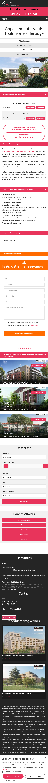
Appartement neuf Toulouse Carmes (12, 713)
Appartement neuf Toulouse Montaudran (12, 739)
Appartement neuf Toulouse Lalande (20, 731)
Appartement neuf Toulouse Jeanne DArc (18, 726)
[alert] (24, 769)
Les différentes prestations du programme (18, 189)
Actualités (5, 563)
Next (44, 69)
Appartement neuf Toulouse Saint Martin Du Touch (16, 749)
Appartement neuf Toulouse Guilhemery (17, 724)
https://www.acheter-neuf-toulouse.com (11, 611)
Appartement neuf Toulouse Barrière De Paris (14, 708)
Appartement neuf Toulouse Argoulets (34, 706)
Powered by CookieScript (10, 780)
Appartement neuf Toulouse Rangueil (35, 742)
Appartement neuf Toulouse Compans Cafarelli (15, 719)
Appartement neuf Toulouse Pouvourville (13, 742)
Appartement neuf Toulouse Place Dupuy (35, 739)
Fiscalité (5, 474)
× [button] (45, 757)
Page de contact (9, 617)
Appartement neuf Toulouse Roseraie (12, 744)
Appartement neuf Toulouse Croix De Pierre (19, 721)
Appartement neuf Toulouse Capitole (35, 711)
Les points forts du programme (14, 233)
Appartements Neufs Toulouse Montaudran (17, 655)
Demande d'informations (12, 254)
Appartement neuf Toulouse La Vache (19, 729)
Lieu (3, 483)
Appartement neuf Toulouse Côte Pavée (34, 716)
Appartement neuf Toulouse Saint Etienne (35, 747)
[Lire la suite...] (12, 590)
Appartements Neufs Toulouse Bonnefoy (16, 693)
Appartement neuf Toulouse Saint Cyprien (13, 747)
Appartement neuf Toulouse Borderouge (13, 711)
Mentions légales (8, 567)
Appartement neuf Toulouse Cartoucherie (33, 713)
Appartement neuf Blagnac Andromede (13, 706)
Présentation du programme (13, 144)
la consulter (34, 325)
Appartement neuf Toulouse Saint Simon (20, 752)
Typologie (5, 453)
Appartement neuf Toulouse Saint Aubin (33, 744)
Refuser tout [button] (35, 776)
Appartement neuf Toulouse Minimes (17, 737)
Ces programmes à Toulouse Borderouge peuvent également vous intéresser (24, 355)
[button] (24, 772)
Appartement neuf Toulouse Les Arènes (19, 734)
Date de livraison (8, 491)
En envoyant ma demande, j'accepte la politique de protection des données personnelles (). (23, 324)
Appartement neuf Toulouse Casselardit (13, 716)
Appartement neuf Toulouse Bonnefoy (36, 708)
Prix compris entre (8, 462)
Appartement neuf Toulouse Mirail (37, 737)
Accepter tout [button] (13, 776)
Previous (4, 69)
